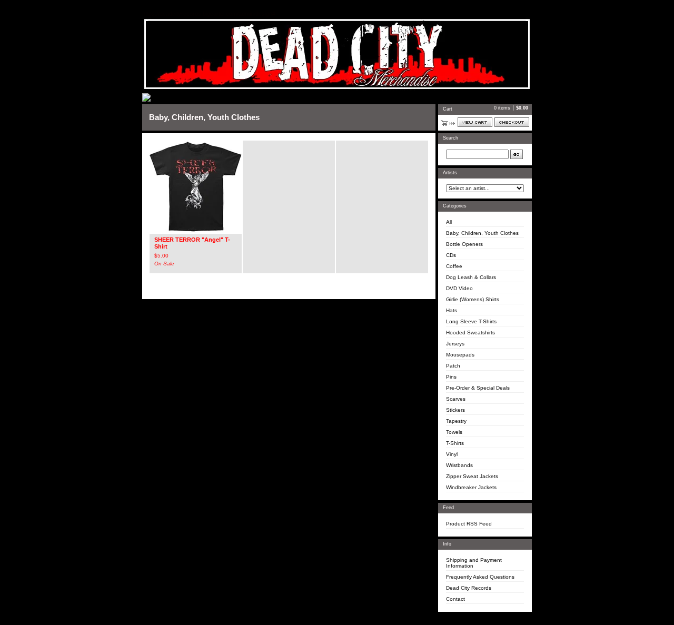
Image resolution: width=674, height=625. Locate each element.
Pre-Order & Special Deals (478, 388)
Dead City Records (468, 588)
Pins (451, 377)
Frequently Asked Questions (480, 577)
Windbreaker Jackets (471, 487)
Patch (453, 366)
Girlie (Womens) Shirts (472, 299)
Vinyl (452, 454)
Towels (454, 432)
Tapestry (456, 421)
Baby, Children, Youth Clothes (482, 233)
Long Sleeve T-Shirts (471, 321)
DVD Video (459, 288)
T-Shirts (455, 443)
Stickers (455, 410)
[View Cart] (475, 122)
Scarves (455, 399)
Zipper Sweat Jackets (472, 476)
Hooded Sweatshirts (470, 332)
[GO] (516, 154)
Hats (451, 310)
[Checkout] (511, 122)
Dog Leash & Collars (471, 277)
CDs (451, 255)
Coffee (454, 266)
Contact (455, 599)
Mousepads (460, 355)
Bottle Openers (464, 244)
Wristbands (459, 465)
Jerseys (455, 343)
